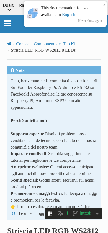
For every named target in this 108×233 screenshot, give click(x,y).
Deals (8, 5)
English (68, 14)
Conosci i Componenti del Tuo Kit (46, 43)
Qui (15, 213)
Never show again (90, 20)
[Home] (9, 43)
